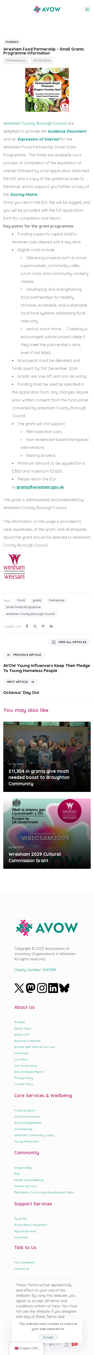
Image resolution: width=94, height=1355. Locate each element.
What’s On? (22, 1034)
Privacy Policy (23, 1078)
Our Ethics (21, 1059)
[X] (35, 626)
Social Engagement (27, 1122)
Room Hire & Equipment (30, 1225)
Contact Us (21, 1268)
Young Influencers (26, 1141)
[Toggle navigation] (75, 9)
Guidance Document (67, 131)
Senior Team (22, 1028)
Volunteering (23, 1129)
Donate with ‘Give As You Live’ (34, 1047)
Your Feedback (24, 1262)
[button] (7, 9)
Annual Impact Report (29, 1071)
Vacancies (21, 1053)
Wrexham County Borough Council (34, 123)
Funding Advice (24, 1110)
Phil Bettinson (16, 60)
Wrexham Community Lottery (34, 1135)
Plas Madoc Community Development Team (44, 1192)
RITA (17, 1174)
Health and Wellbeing (29, 1180)
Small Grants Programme (23, 607)
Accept (48, 1337)
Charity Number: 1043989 (35, 969)
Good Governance (27, 1116)
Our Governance (25, 1065)
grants (37, 600)
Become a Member (27, 1040)
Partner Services (25, 1186)
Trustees (19, 1022)
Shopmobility (23, 1167)
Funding (12, 41)
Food (21, 600)
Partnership (56, 600)
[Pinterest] (43, 626)
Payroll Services (25, 1231)
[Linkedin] (51, 626)
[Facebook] (27, 626)
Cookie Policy (23, 1084)
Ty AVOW (20, 1218)
